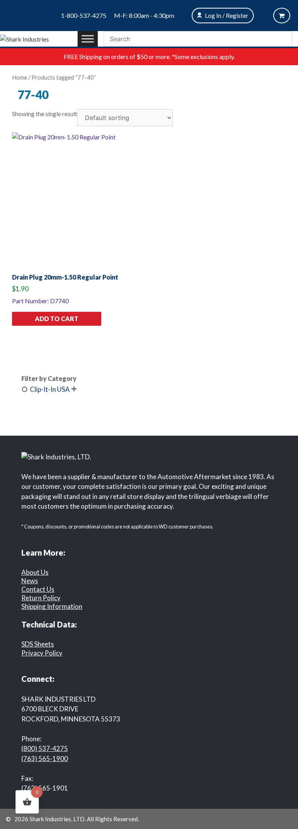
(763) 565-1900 (44, 758)
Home (19, 77)
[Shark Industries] (24, 38)
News (29, 581)
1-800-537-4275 (83, 15)
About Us (35, 572)
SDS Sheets (37, 644)
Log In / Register (226, 15)
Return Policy (41, 598)
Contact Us (37, 589)
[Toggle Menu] (87, 38)
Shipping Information (51, 606)
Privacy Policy (41, 653)
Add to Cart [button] (56, 318)
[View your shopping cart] (281, 15)
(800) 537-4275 (44, 748)
